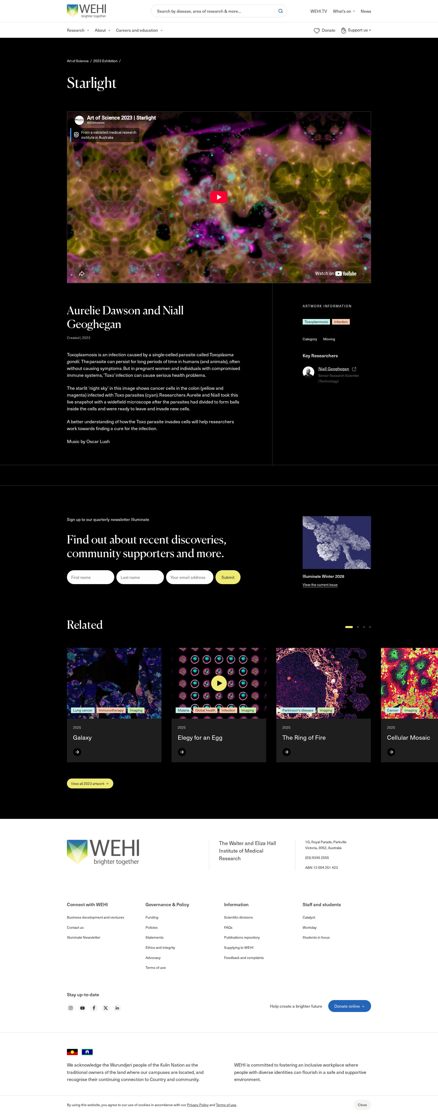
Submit (228, 577)
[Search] (280, 11)
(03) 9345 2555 (317, 857)
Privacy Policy (198, 1104)
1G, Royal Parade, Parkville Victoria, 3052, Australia (325, 844)
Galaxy (82, 737)
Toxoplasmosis (316, 321)
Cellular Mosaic (409, 737)
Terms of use (226, 1104)
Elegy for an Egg (200, 737)
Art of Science (78, 60)
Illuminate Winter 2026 (323, 576)
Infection (341, 321)
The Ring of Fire (304, 737)
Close (362, 1104)
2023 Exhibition (105, 60)
